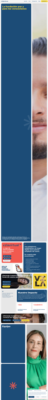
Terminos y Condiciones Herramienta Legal (42, 398)
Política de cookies (31, 398)
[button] (46, 390)
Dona (29, 1)
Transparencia (34, 1)
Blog (39, 1)
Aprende (25, 1)
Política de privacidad (35, 398)
